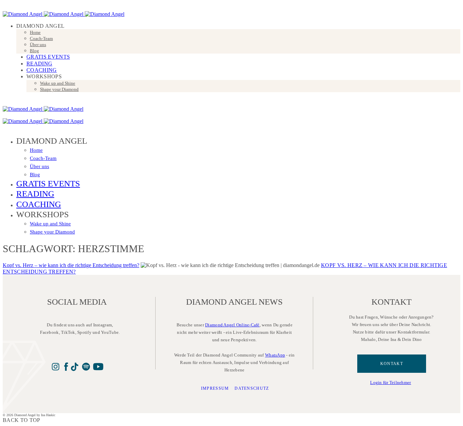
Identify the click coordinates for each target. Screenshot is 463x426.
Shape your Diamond (59, 89)
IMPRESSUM (215, 388)
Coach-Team (41, 38)
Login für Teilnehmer (390, 382)
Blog (34, 50)
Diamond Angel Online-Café (232, 324)
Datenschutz (252, 388)
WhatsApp (275, 355)
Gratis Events (48, 57)
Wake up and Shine (57, 83)
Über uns (38, 44)
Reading (39, 63)
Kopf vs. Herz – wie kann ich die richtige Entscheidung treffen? (71, 265)
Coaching (41, 70)
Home (35, 32)
